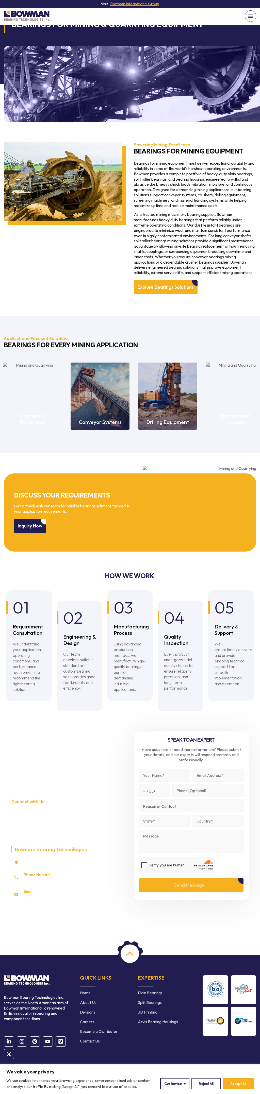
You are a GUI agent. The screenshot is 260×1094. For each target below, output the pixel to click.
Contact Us (90, 1041)
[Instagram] (22, 1041)
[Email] (16, 894)
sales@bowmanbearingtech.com (51, 896)
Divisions (87, 1012)
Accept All (238, 1083)
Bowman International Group (134, 3)
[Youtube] (48, 1041)
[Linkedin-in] (9, 1041)
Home (85, 992)
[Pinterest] (35, 1041)
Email (29, 891)
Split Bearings (150, 1002)
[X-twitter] (9, 1054)
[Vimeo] (61, 1041)
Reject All (206, 1083)
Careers (87, 1021)
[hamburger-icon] (250, 16)
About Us (88, 1002)
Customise (173, 1083)
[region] (130, 1079)
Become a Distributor (99, 1031)
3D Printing (147, 1012)
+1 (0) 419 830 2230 (40, 880)
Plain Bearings (150, 992)
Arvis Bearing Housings (158, 1021)
